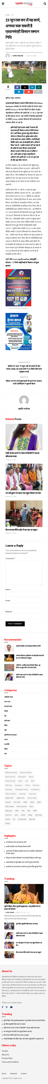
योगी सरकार (38, 815)
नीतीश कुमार (9, 811)
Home (8, 15)
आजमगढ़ (8, 802)
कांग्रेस (32, 802)
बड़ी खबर (7, 721)
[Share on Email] (28, 92)
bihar (20, 781)
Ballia (31, 777)
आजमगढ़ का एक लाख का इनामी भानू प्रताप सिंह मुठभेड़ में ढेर (24, 867)
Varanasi (22, 794)
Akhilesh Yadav (11, 772)
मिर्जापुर (30, 815)
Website (9, 612)
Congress (18, 785)
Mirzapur (9, 789)
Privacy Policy (7, 1058)
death (27, 785)
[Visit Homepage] (24, 4)
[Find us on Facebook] (2, 1007)
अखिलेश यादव (8, 697)
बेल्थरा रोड (8, 815)
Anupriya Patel (25, 772)
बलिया (16, 811)
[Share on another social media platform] (38, 92)
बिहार (6, 725)
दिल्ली (6, 711)
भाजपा (16, 815)
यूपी (13, 15)
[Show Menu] (3, 3)
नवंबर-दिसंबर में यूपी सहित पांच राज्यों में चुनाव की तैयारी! (22, 862)
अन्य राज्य (7, 702)
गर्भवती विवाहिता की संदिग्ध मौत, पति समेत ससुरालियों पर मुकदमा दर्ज (24, 1039)
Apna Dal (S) (10, 777)
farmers (36, 785)
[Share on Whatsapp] (39, 87)
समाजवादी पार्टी (22, 819)
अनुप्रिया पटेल (20, 798)
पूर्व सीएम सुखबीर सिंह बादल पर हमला (27, 924)
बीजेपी (35, 811)
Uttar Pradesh (11, 794)
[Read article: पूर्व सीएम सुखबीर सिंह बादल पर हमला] (9, 926)
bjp (27, 781)
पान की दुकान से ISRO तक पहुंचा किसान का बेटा (23, 493)
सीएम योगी (32, 819)
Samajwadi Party (22, 789)
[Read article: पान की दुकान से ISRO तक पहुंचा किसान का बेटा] (24, 477)
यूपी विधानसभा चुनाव (10, 735)
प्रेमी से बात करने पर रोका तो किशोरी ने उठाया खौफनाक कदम (22, 1028)
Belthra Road (10, 781)
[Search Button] (45, 3)
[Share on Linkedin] (32, 87)
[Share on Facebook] (17, 87)
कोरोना (31, 806)
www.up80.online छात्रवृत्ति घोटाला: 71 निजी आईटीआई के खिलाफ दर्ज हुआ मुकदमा (22, 262)
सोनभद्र (8, 823)
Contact (5, 1051)
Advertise (13, 1073)
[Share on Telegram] (19, 92)
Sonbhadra (35, 789)
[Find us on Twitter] (7, 1007)
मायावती (23, 815)
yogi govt (32, 794)
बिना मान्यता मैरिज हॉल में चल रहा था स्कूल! (21, 529)
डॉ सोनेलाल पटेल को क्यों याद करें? (16, 842)
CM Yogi (9, 785)
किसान (39, 802)
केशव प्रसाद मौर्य (21, 806)
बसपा (23, 811)
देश (8, 488)
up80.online (18, 56)
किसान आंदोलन (10, 806)
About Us (5, 1055)
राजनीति (6, 744)
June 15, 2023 (31, 56)
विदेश (6, 749)
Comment (10, 558)
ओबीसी (25, 802)
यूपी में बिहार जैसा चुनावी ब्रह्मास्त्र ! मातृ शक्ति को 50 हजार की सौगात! (24, 1020)
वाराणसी (8, 819)
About (4, 1073)
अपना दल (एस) (31, 798)
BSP (32, 781)
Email (8, 601)
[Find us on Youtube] (11, 1007)
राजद (6, 739)
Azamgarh (22, 777)
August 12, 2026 (11, 533)
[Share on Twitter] (25, 87)
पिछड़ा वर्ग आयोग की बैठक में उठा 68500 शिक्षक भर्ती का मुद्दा (23, 858)
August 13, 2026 (11, 459)
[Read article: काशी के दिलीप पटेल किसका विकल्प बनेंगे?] (9, 648)
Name (8, 590)
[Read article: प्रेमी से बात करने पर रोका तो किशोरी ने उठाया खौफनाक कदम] (24, 437)
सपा (5, 754)
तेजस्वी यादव (8, 706)
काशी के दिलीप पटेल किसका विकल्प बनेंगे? (28, 646)
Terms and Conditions (10, 1062)
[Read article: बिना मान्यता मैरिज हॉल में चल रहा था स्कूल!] (24, 513)
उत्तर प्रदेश (17, 802)
